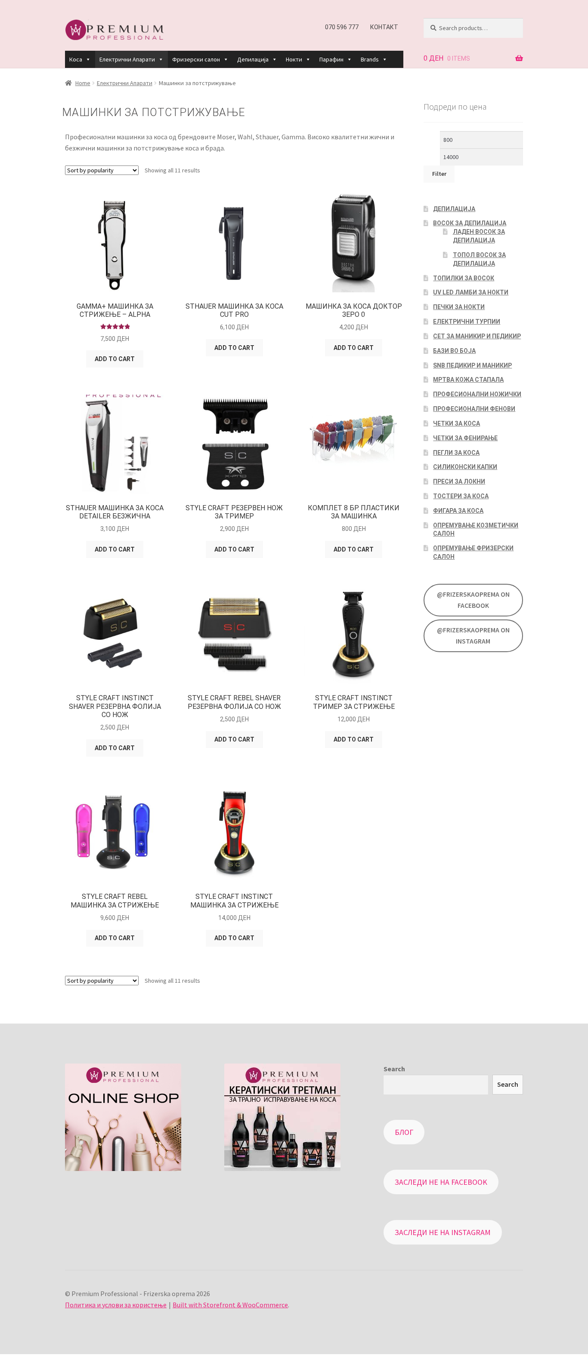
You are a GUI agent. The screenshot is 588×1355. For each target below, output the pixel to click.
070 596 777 (342, 27)
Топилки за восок (463, 278)
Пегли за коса (456, 452)
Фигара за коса (458, 510)
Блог (404, 1132)
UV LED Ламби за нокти (470, 292)
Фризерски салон (196, 59)
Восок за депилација (469, 223)
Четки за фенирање (465, 438)
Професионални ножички (477, 394)
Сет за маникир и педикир (477, 336)
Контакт (384, 27)
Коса (75, 59)
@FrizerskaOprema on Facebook (473, 599)
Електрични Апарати (127, 59)
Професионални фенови (474, 408)
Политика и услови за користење (116, 1304)
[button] (88, 59)
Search (394, 1068)
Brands (370, 59)
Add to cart (115, 359)
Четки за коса (456, 423)
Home (82, 83)
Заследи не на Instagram (443, 1232)
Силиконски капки (465, 466)
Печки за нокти (459, 306)
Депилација (253, 59)
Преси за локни (459, 481)
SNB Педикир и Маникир (472, 365)
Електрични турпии (466, 321)
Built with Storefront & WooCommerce (230, 1304)
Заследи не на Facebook (441, 1182)
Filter (439, 174)
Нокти (294, 59)
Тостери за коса (461, 496)
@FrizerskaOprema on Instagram (473, 635)
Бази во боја (454, 350)
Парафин (331, 59)
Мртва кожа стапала (468, 379)
